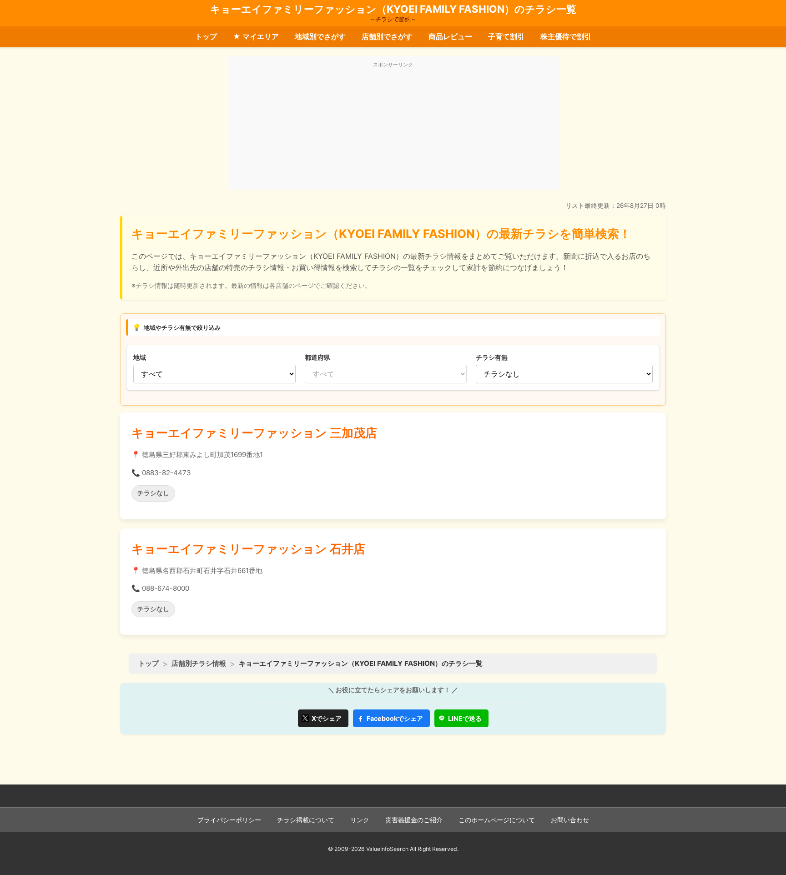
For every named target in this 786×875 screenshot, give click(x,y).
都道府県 (317, 357)
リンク (359, 820)
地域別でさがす (320, 36)
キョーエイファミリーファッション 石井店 (248, 549)
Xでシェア (327, 718)
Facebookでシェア (395, 718)
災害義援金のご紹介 (414, 820)
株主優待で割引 (565, 36)
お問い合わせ (570, 820)
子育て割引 (506, 36)
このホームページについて (496, 820)
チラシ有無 (492, 357)
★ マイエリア (256, 36)
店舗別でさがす (387, 36)
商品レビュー (450, 36)
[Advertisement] (393, 128)
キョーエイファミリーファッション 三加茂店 (254, 433)
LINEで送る (465, 718)
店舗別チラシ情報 (198, 663)
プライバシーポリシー (229, 820)
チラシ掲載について (305, 820)
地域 (139, 357)
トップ (206, 36)
